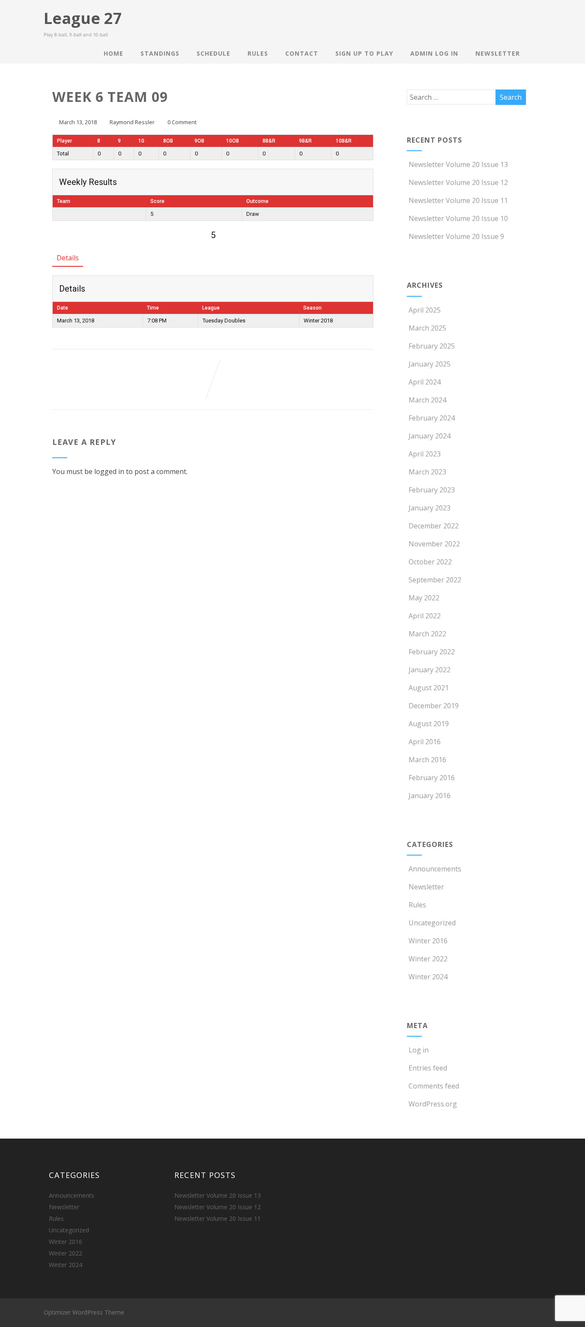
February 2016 (432, 777)
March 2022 (427, 633)
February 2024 (432, 418)
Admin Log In (434, 53)
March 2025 (427, 328)
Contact (301, 53)
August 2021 (429, 687)
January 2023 (430, 508)
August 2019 (429, 723)
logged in (109, 471)
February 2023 (432, 490)
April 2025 (425, 310)
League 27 (83, 18)
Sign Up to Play (364, 53)
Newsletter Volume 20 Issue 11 (458, 200)
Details (68, 257)
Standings (159, 53)
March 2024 (427, 400)
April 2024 (425, 382)
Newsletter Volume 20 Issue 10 (458, 218)
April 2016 (425, 741)
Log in (419, 1050)
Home (113, 53)
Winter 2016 (428, 940)
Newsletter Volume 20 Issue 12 (458, 182)
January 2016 (430, 795)
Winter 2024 (428, 976)
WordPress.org (433, 1104)
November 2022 (434, 544)
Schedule (213, 53)
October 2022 (430, 562)
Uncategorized (432, 922)
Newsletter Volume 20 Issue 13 (458, 164)
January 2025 (430, 364)
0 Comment (182, 122)
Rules (258, 53)
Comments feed (434, 1086)
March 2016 (427, 759)
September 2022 (435, 579)
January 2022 (430, 669)
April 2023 (425, 454)
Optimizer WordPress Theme (84, 1312)
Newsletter (497, 53)
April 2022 (425, 615)
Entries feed (428, 1068)
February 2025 (432, 346)
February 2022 (432, 651)
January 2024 (430, 436)
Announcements (435, 869)
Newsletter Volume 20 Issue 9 (456, 236)
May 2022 (424, 597)
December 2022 (434, 526)
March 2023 (427, 472)
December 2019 (434, 705)
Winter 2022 (428, 958)
